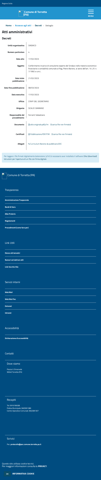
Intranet (8, 312)
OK (7, 473)
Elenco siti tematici (12, 253)
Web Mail (9, 292)
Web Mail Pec (10, 299)
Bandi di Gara (10, 207)
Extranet (8, 306)
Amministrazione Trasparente (17, 200)
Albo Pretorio (10, 213)
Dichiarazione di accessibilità (16, 338)
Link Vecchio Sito (11, 266)
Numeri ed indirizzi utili (14, 259)
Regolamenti (10, 220)
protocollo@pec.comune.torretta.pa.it (25, 444)
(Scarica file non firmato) (60, 124)
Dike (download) (90, 156)
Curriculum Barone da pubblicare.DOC (46, 143)
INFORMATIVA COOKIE (23, 473)
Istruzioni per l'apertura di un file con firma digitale (25, 159)
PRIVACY (42, 466)
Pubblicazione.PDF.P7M (40, 134)
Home (8, 25)
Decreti (38, 25)
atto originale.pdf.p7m (39, 124)
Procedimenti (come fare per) (17, 227)
